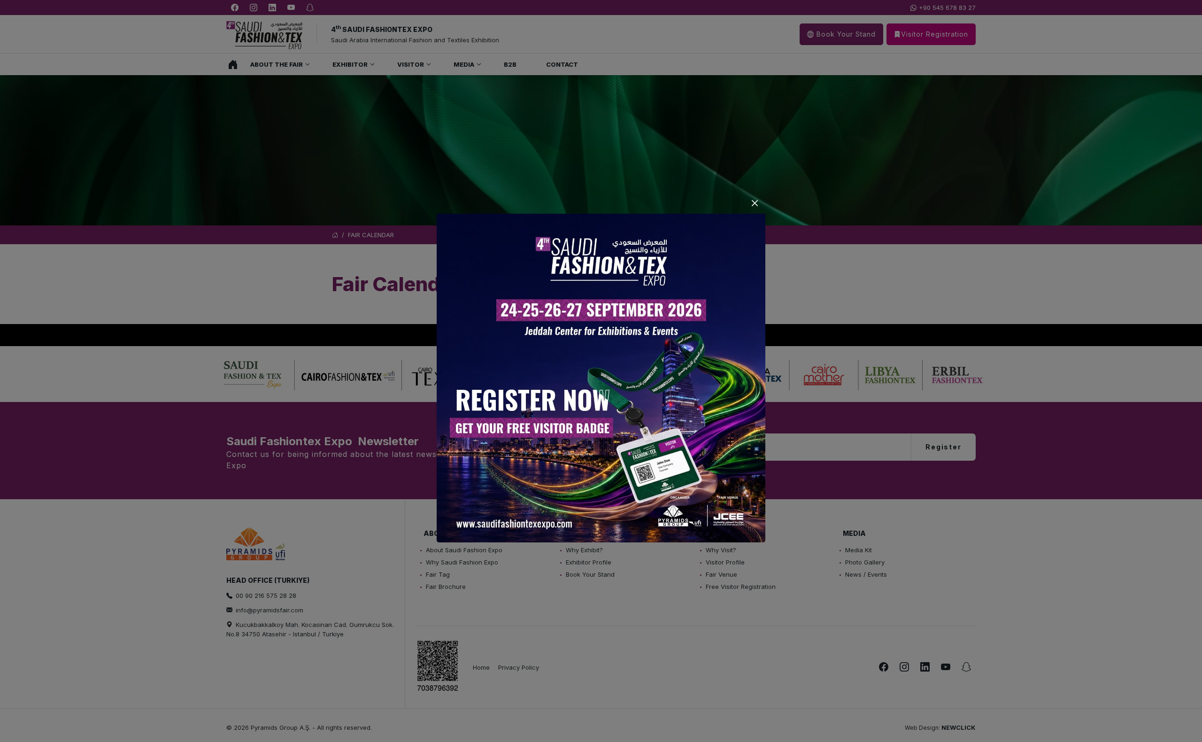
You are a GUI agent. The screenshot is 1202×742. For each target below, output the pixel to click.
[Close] (755, 203)
